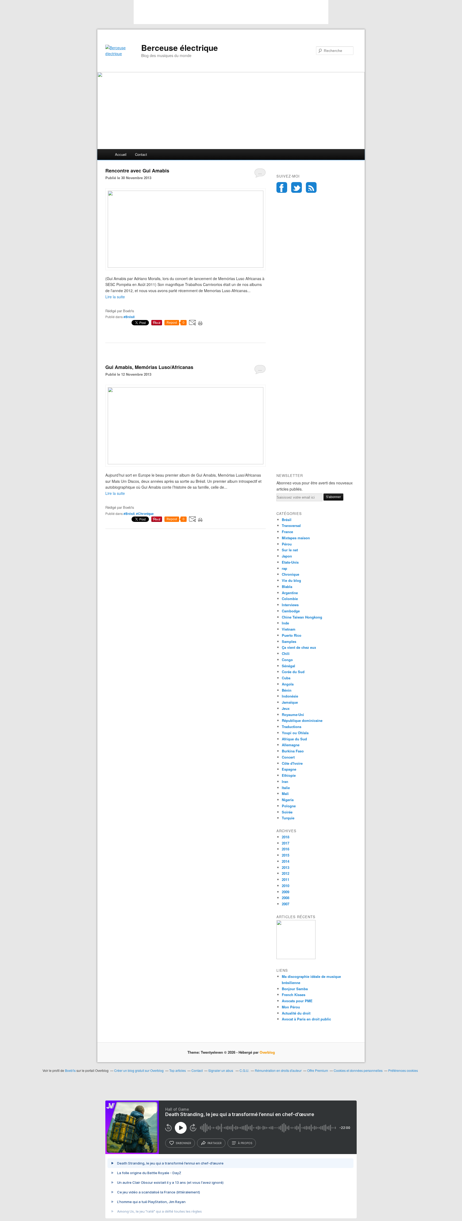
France (287, 531)
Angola (288, 684)
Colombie (290, 598)
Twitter (296, 187)
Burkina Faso (293, 750)
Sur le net (290, 549)
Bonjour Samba (295, 988)
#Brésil (129, 316)
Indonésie (290, 696)
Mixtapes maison (296, 537)
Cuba (286, 677)
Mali (285, 793)
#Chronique (145, 513)
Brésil (286, 519)
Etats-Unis (290, 562)
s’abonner (183, 1143)
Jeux (286, 708)
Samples (289, 641)
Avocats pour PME (297, 1000)
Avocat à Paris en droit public (306, 1019)
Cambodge (291, 610)
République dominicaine (302, 720)
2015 (285, 855)
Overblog (267, 1052)
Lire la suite (115, 296)
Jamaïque (290, 702)
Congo (287, 659)
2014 (285, 861)
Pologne (289, 805)
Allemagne (290, 744)
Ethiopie (289, 775)
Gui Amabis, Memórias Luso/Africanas (149, 367)
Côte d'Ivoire (292, 763)
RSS (311, 187)
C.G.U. (244, 1070)
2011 (285, 879)
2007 (285, 903)
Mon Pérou (291, 1006)
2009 (285, 891)
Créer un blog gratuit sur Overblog (139, 1070)
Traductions (291, 726)
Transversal (291, 525)
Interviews (290, 604)
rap (284, 568)
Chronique (290, 574)
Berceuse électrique (179, 47)
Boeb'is (70, 1070)
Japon (287, 556)
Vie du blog (291, 580)
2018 (285, 836)
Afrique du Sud (294, 738)
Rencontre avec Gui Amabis (137, 170)
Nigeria (288, 799)
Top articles (177, 1070)
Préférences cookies (403, 1070)
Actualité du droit (296, 1013)
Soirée (287, 812)
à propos (245, 1143)
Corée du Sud (293, 671)
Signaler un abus (221, 1070)
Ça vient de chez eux (299, 647)
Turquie (288, 817)
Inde (285, 622)
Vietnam (288, 629)
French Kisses (293, 994)
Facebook (281, 187)
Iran (285, 781)
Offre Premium (317, 1070)
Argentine (290, 592)
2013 (285, 867)
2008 (285, 897)
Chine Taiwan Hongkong (302, 617)
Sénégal (288, 665)
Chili (286, 653)
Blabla (287, 586)
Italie (286, 787)
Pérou (287, 544)
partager (214, 1143)
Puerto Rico (291, 635)
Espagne (289, 769)
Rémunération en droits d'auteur (278, 1070)
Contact (141, 154)
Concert (288, 757)
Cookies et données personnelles (358, 1070)
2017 (285, 843)
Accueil (120, 154)
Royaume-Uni (293, 714)
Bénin (286, 690)
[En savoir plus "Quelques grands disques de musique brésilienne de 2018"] (295, 957)
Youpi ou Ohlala (295, 732)
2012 (285, 873)
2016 (285, 848)
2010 (285, 885)
